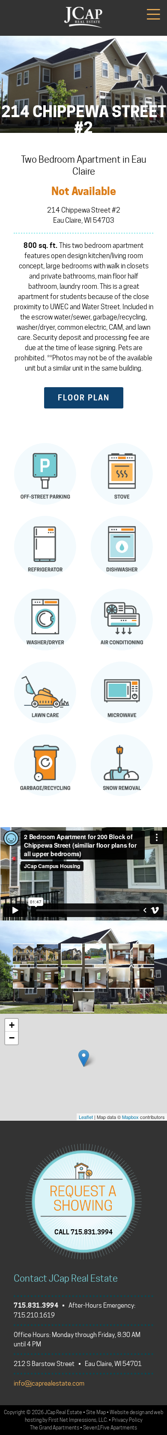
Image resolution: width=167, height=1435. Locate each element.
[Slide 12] (143, 978)
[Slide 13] (83, 1001)
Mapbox (130, 1116)
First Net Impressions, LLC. (78, 1420)
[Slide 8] (47, 978)
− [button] (12, 1037)
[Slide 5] (119, 954)
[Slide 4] (95, 954)
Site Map (96, 1412)
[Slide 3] (71, 954)
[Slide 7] (23, 978)
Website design (127, 1412)
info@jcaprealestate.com (49, 1383)
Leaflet (86, 1116)
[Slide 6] (143, 954)
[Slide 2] (47, 954)
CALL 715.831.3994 (83, 1232)
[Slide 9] (71, 978)
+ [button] (12, 1025)
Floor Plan (84, 397)
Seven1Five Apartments (110, 1427)
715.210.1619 (34, 1315)
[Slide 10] (95, 978)
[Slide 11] (119, 978)
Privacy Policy (127, 1420)
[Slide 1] (23, 954)
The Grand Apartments (54, 1427)
